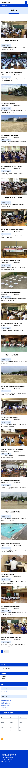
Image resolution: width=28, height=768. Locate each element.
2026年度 (3, 676)
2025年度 (3, 678)
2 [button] (4, 651)
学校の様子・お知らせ (6, 668)
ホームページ (4, 691)
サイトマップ (5, 763)
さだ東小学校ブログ (5, 704)
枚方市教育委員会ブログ (6, 700)
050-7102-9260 (8, 759)
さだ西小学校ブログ (5, 702)
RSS (4, 739)
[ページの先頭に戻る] (26, 766)
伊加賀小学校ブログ (5, 705)
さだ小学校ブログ (4, 707)
